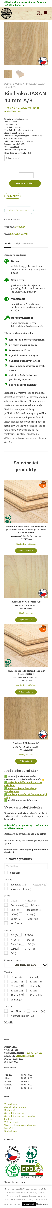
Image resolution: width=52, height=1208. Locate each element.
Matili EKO (18, 1011)
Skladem (15, 872)
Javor (16, 918)
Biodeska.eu (10, 1131)
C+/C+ (30, 948)
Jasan (24, 234)
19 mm (17, 981)
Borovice (17, 905)
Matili (39, 1011)
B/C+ (16, 944)
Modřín (33, 918)
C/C (14, 953)
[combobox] (15, 158)
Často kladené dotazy (15, 1107)
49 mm (16, 999)
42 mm (36, 995)
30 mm (17, 990)
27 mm (35, 985)
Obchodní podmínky (15, 1113)
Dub (14, 914)
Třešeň (30, 900)
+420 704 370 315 (33, 1052)
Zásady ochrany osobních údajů (20, 1125)
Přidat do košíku (25, 183)
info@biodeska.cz (25, 1055)
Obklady (40, 884)
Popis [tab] (7, 243)
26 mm (17, 985)
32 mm (35, 990)
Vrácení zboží (11, 1122)
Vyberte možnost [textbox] (13, 158)
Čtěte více (42, 1203)
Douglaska (33, 909)
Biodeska (18, 83)
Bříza (35, 905)
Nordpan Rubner (22, 1015)
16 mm (33, 976)
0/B (14, 935)
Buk (15, 909)
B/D (14, 948)
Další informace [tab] (23, 243)
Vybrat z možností (26, 551)
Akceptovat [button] (28, 1204)
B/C (31, 944)
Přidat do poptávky (19, 210)
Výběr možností (26, 620)
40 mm (17, 995)
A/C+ (15, 939)
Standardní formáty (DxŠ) (18, 152)
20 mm (36, 981)
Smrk (16, 923)
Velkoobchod (10, 1104)
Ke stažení (9, 1110)
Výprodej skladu (22, 888)
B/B (30, 939)
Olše (14, 900)
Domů (7, 83)
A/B (29, 935)
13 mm (16, 976)
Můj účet (8, 1128)
